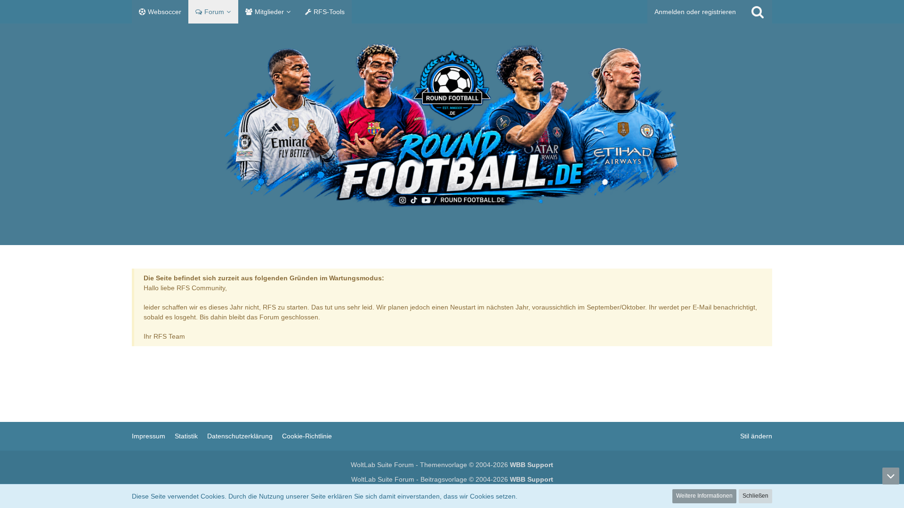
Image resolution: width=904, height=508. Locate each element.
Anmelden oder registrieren (695, 12)
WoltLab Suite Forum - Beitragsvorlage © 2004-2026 (452, 479)
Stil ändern (756, 436)
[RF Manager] (452, 125)
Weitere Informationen (704, 495)
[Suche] (757, 12)
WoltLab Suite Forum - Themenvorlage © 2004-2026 (452, 464)
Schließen (755, 495)
